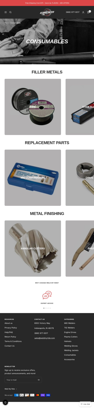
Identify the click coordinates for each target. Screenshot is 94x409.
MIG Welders (69, 323)
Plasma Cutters (70, 337)
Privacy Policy (11, 328)
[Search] (10, 12)
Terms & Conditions (13, 341)
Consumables (70, 355)
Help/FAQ (9, 332)
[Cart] (88, 12)
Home (7, 23)
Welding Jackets (71, 350)
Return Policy (10, 337)
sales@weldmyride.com (44, 338)
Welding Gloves (71, 346)
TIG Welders (69, 328)
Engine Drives (70, 332)
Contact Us (9, 346)
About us (8, 323)
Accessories (69, 359)
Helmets (67, 341)
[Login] (83, 12)
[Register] (39, 380)
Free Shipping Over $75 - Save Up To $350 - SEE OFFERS (47, 3)
